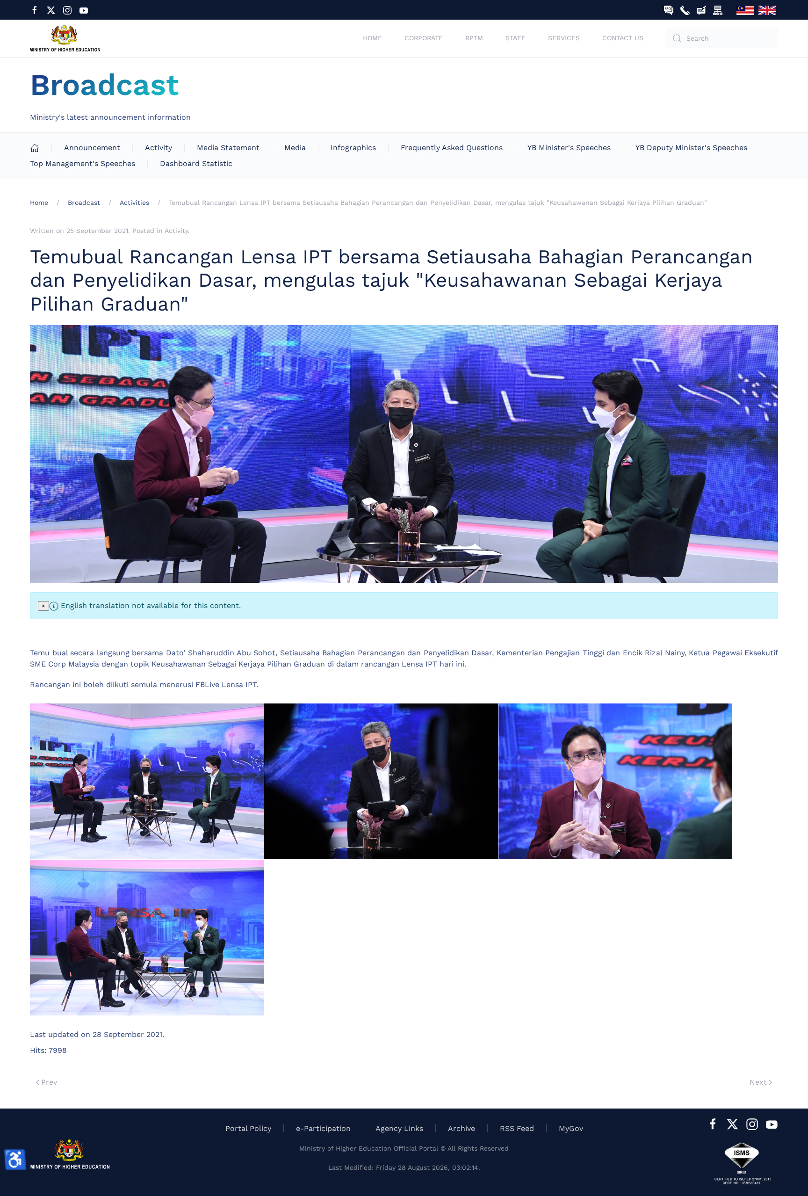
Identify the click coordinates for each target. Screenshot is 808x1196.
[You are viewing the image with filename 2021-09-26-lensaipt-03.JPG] (615, 781)
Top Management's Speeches (82, 163)
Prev (49, 1082)
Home (372, 38)
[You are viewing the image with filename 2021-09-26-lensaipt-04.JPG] (147, 937)
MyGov (571, 1128)
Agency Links (399, 1128)
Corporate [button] (423, 38)
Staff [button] (515, 38)
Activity (158, 147)
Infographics (353, 147)
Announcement (92, 147)
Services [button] (564, 38)
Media (295, 147)
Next (758, 1082)
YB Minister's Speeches (569, 147)
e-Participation (323, 1128)
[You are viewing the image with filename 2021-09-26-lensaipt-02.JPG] (381, 781)
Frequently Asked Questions (452, 147)
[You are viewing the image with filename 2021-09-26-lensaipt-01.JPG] (147, 781)
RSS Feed (517, 1128)
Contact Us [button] (622, 38)
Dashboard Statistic (196, 163)
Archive (461, 1128)
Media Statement (228, 147)
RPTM (474, 38)
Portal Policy (248, 1128)
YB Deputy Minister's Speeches (691, 147)
